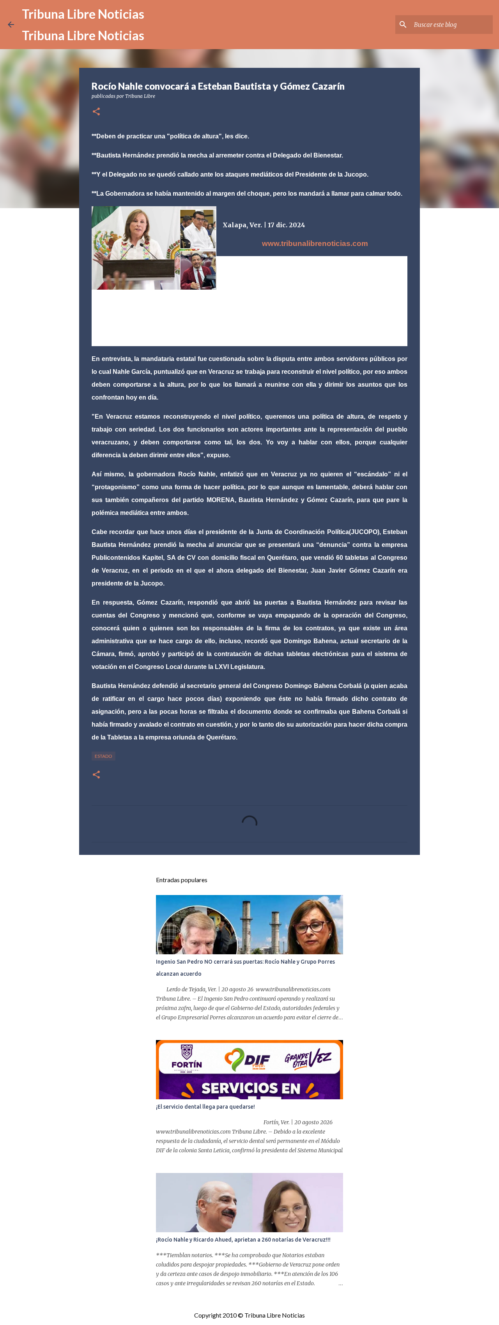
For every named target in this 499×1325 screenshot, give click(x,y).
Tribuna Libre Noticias (83, 13)
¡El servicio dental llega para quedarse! (205, 1107)
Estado (103, 756)
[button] (96, 112)
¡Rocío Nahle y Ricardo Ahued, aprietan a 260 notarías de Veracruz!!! (243, 1240)
